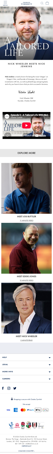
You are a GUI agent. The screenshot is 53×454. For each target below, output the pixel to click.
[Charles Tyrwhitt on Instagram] (9, 387)
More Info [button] (7, 371)
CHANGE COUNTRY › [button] (26, 451)
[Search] (42, 3)
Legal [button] (5, 364)
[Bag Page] (47, 3)
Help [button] (4, 357)
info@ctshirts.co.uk (31, 443)
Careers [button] (6, 379)
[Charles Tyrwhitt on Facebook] (3, 387)
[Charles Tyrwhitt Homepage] (26, 3)
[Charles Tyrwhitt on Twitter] (15, 387)
